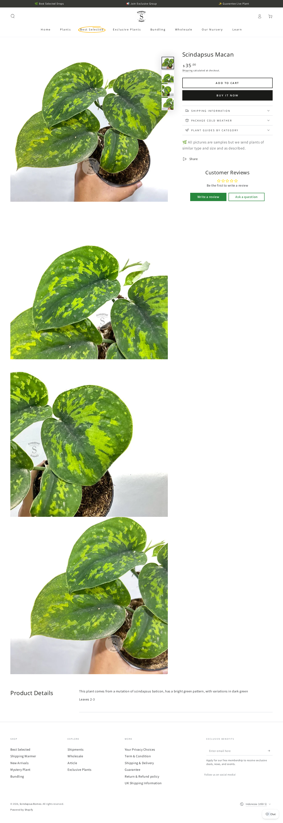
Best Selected (20, 749)
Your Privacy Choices (140, 749)
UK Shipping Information (143, 783)
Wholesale (75, 756)
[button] (12, 16)
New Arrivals (19, 763)
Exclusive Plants (80, 769)
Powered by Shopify (21, 809)
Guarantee (132, 769)
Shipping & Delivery (139, 763)
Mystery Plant (20, 769)
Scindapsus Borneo (30, 803)
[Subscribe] (270, 750)
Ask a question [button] (246, 197)
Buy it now (227, 95)
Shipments (75, 749)
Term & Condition (138, 756)
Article (72, 763)
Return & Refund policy (142, 776)
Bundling (17, 776)
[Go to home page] (141, 16)
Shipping (187, 70)
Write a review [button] (208, 197)
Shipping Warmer (23, 756)
